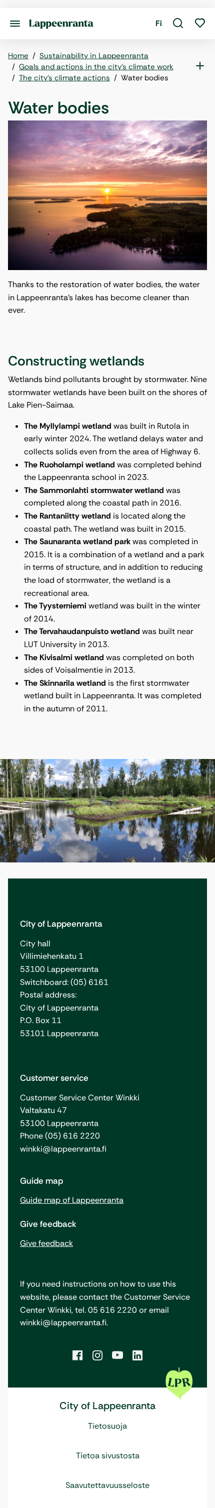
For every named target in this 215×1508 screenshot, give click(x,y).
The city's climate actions (64, 78)
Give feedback (46, 1243)
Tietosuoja (107, 1426)
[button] (178, 23)
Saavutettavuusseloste (108, 1485)
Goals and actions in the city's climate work (96, 67)
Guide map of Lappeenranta (72, 1200)
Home (18, 56)
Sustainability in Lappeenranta (94, 56)
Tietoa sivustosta (108, 1455)
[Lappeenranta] (61, 23)
